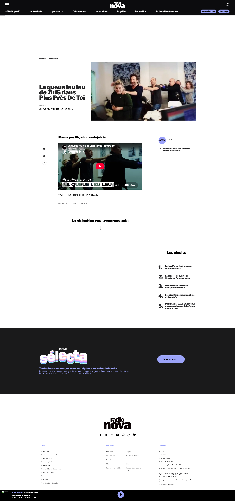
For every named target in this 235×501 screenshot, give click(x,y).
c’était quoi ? (13, 11)
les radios (140, 11)
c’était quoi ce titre (51, 455)
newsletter (208, 11)
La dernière (110, 456)
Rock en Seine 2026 (113, 468)
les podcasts (47, 458)
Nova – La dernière (166, 461)
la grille (121, 11)
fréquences (79, 11)
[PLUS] (48, 163)
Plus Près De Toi (79, 203)
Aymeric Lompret (132, 460)
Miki (107, 464)
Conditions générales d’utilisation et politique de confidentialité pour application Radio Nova (173, 475)
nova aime (101, 11)
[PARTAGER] (48, 149)
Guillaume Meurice (132, 456)
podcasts (57, 11)
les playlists (48, 462)
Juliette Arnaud (112, 460)
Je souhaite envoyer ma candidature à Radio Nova (175, 469)
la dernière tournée (167, 11)
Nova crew (162, 455)
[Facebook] (48, 142)
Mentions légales (165, 458)
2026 (127, 464)
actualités (36, 11)
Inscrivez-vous (170, 359)
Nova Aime (109, 452)
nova (170, 139)
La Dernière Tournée (166, 485)
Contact (161, 451)
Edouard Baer (63, 203)
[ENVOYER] (48, 156)
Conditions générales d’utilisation (172, 465)
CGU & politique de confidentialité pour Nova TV (176, 480)
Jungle (128, 452)
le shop (224, 11)
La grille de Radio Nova (52, 469)
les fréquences (48, 472)
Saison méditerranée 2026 (133, 469)
